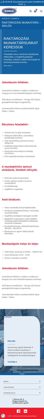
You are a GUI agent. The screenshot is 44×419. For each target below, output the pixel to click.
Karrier (15, 18)
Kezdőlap (5, 18)
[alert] (3, 416)
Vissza (22, 374)
